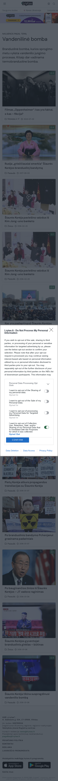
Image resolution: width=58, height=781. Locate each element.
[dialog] (29, 390)
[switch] (46, 391)
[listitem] (29, 384)
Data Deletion (12, 450)
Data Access (29, 450)
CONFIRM (17, 440)
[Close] (52, 331)
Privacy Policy (45, 450)
